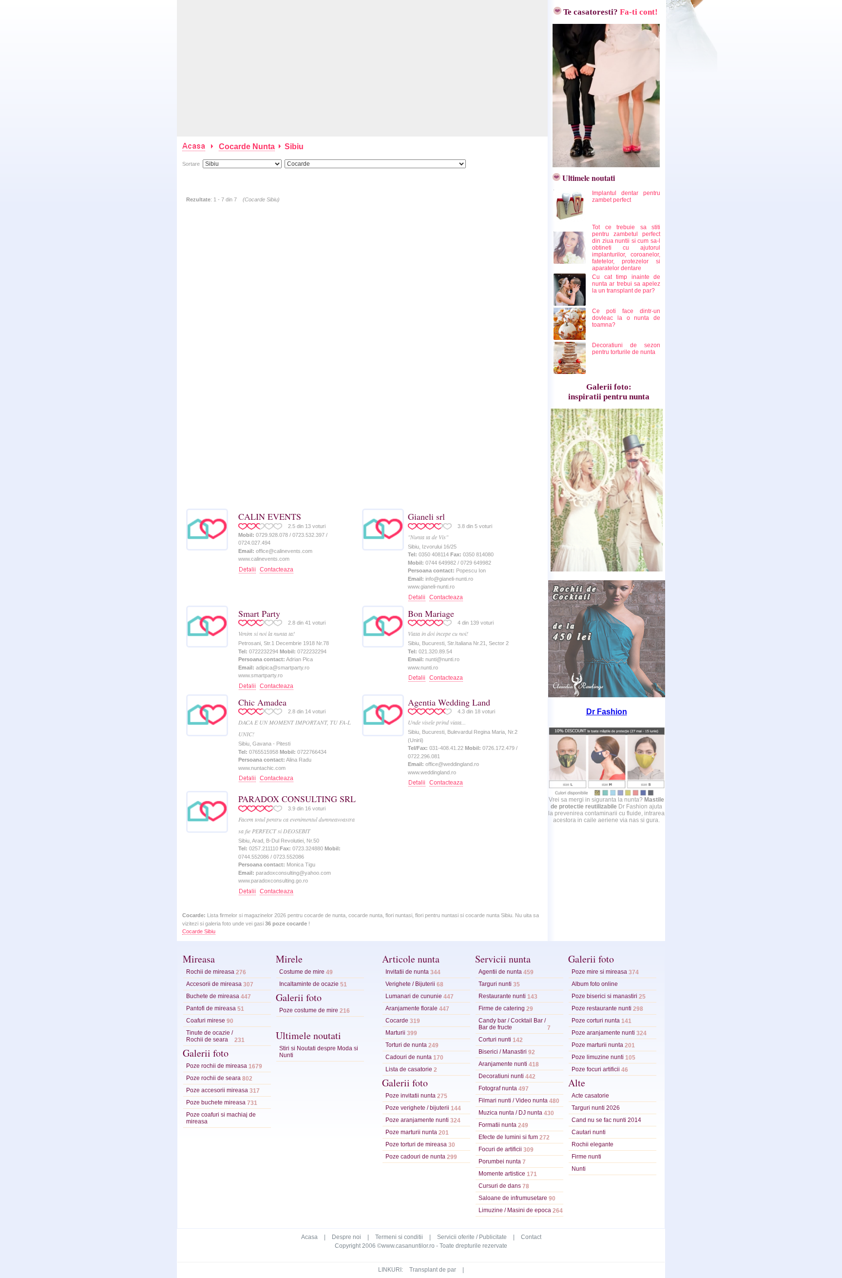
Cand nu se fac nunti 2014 (606, 1120)
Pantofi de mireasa (211, 1008)
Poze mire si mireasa (599, 971)
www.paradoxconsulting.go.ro (273, 881)
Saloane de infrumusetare (512, 1198)
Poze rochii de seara (213, 1078)
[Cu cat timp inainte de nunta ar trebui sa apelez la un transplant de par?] (570, 303)
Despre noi (346, 1237)
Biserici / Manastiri (502, 1051)
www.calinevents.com (263, 559)
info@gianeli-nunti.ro (449, 579)
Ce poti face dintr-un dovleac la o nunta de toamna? (626, 318)
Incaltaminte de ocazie (309, 984)
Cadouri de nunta (408, 1057)
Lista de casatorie (408, 1069)
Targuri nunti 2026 (596, 1107)
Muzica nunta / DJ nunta (510, 1112)
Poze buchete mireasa (216, 1102)
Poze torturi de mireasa (416, 1144)
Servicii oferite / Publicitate (472, 1237)
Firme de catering (501, 1008)
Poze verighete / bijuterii (417, 1107)
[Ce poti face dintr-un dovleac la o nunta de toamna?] (570, 337)
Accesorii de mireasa (214, 984)
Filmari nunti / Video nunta (513, 1100)
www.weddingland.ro (432, 772)
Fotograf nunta (497, 1088)
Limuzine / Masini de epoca (514, 1210)
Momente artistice (501, 1173)
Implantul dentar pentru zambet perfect (626, 196)
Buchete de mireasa (212, 996)
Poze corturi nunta (596, 1020)
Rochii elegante (592, 1144)
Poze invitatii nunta (410, 1095)
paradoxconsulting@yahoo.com (293, 873)
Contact (531, 1237)
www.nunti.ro (423, 667)
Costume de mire (302, 971)
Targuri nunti (495, 984)
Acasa (309, 1237)
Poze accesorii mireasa (217, 1090)
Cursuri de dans (499, 1185)
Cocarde (396, 1020)
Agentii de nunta (500, 971)
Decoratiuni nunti (501, 1076)
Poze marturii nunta (411, 1132)
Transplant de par (432, 1269)
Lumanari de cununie (413, 996)
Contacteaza (276, 569)
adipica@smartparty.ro (282, 667)
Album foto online (595, 984)
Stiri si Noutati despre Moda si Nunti (318, 1052)
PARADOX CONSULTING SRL (297, 799)
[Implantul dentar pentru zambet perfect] (570, 219)
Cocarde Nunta (247, 146)
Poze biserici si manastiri (604, 996)
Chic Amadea (262, 702)
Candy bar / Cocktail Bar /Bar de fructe (512, 1024)
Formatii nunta (497, 1124)
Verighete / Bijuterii (410, 984)
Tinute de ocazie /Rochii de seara (209, 1036)
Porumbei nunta (499, 1161)
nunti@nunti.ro (442, 659)
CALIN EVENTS (269, 516)
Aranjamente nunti (502, 1064)
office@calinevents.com (284, 551)
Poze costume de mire (308, 1010)
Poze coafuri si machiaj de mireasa (221, 1118)
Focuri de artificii (500, 1149)
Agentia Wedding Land (449, 702)
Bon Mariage (431, 613)
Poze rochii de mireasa (216, 1065)
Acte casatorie (590, 1095)
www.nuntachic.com (262, 768)
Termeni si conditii (399, 1237)
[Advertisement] (363, 68)
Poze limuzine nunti (598, 1057)
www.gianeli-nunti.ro (431, 587)
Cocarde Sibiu (198, 931)
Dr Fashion (606, 712)
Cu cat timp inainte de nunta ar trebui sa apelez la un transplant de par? (626, 284)
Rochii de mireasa (210, 971)
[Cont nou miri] (604, 164)
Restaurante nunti (502, 996)
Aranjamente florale (411, 1008)
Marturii (395, 1032)
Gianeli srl (426, 516)
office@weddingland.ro (452, 764)
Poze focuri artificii (596, 1069)
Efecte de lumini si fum (508, 1137)
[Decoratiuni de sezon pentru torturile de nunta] (570, 372)
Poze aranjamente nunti (417, 1120)
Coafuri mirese (205, 1020)
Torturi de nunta (406, 1045)
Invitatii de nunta (407, 971)
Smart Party (259, 613)
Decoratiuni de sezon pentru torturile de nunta (626, 348)
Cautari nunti (589, 1132)
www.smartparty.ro (260, 675)
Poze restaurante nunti (602, 1008)
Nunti (579, 1168)
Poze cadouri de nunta (415, 1156)
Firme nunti (586, 1156)
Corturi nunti (494, 1039)
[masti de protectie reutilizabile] (606, 794)
